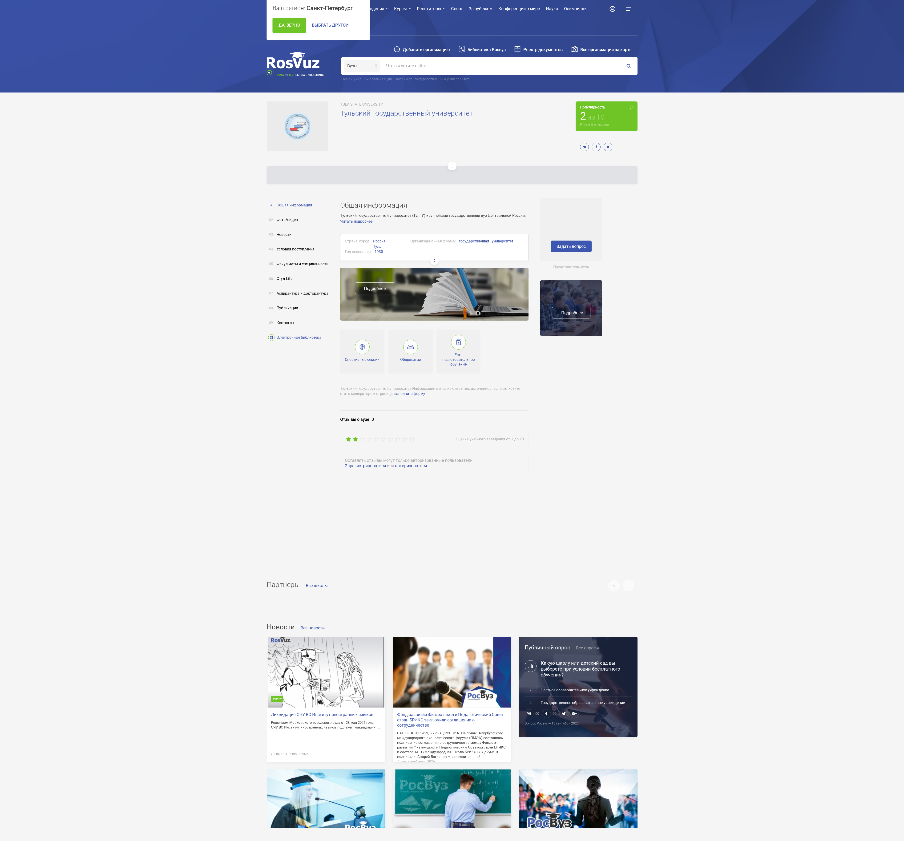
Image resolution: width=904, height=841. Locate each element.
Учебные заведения (364, 8)
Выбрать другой (330, 25)
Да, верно (289, 25)
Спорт (457, 8)
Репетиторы (429, 8)
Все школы (317, 585)
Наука (552, 8)
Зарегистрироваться (365, 465)
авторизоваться (411, 465)
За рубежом (480, 8)
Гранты (351, 26)
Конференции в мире (519, 8)
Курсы (400, 8)
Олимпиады (576, 8)
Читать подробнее (356, 221)
